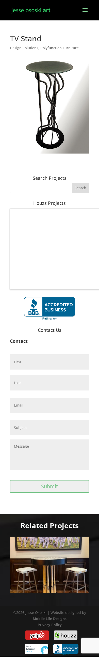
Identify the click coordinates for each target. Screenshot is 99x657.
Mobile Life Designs (50, 618)
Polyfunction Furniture (59, 47)
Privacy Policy (50, 624)
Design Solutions (24, 47)
